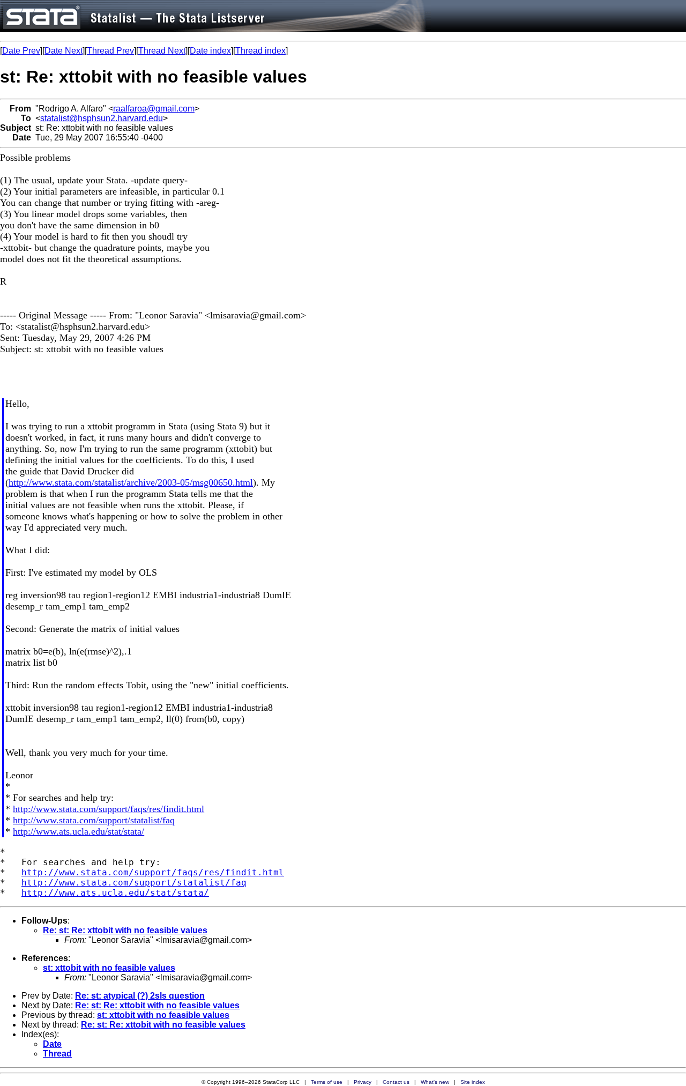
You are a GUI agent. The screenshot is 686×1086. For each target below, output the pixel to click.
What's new (435, 1082)
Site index (472, 1082)
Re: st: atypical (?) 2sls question (140, 995)
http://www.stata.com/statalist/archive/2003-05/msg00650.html (131, 482)
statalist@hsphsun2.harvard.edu (101, 118)
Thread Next (161, 50)
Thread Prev (110, 50)
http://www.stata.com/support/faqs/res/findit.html (108, 809)
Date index (210, 50)
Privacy (362, 1082)
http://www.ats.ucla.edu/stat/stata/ (78, 831)
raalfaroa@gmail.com (154, 108)
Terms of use (326, 1082)
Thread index (260, 50)
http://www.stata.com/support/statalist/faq (94, 820)
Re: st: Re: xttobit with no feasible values (125, 930)
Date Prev (21, 50)
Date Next (63, 50)
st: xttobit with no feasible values (109, 967)
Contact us (396, 1082)
